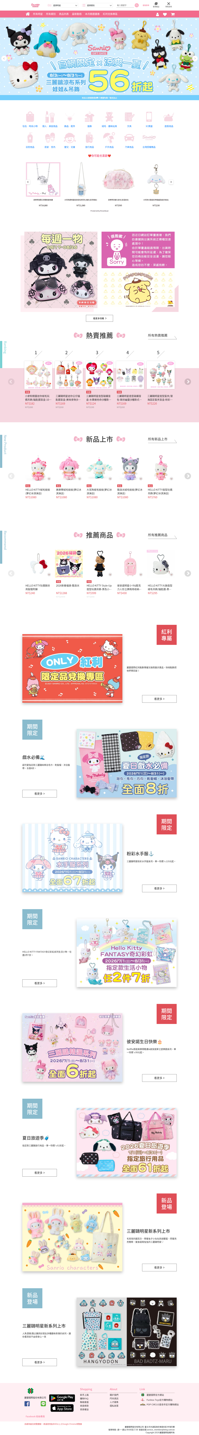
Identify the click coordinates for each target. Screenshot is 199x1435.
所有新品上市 (157, 438)
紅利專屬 (166, 634)
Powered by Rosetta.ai (99, 211)
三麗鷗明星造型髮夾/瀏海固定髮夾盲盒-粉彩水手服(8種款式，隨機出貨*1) (160, 397)
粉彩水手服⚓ (140, 853)
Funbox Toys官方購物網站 (159, 1399)
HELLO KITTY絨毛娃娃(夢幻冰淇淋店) (37, 491)
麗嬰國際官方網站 (155, 1394)
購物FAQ (84, 1398)
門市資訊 (114, 1398)
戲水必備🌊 (33, 757)
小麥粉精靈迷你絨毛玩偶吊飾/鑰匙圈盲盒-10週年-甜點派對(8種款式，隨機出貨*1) (38, 397)
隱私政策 (114, 1405)
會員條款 (84, 1405)
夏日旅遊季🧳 (35, 1138)
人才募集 (114, 1402)
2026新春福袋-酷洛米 (67, 585)
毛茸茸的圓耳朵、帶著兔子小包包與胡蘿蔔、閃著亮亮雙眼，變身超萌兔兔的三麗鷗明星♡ (152, 1240)
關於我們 (114, 1394)
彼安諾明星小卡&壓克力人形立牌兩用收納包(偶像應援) (129, 589)
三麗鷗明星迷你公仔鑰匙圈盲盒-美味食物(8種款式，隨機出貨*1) (68, 397)
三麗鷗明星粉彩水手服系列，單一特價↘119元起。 (151, 861)
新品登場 (166, 1203)
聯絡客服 (84, 1402)
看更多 (158, 699)
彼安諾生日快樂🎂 (144, 1041)
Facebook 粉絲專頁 (35, 1416)
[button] (188, 381)
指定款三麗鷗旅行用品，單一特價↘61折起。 (44, 1145)
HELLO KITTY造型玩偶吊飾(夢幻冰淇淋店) (160, 491)
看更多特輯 (98, 318)
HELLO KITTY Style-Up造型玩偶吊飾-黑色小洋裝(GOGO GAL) (99, 589)
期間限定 (32, 729)
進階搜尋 (146, 5)
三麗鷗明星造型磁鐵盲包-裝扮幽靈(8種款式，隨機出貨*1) (129, 397)
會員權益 (84, 1409)
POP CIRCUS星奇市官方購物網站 (163, 1404)
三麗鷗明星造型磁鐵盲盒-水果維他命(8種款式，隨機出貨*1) (98, 397)
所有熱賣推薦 (157, 335)
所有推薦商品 (157, 534)
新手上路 (84, 1394)
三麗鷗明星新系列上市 (148, 1231)
